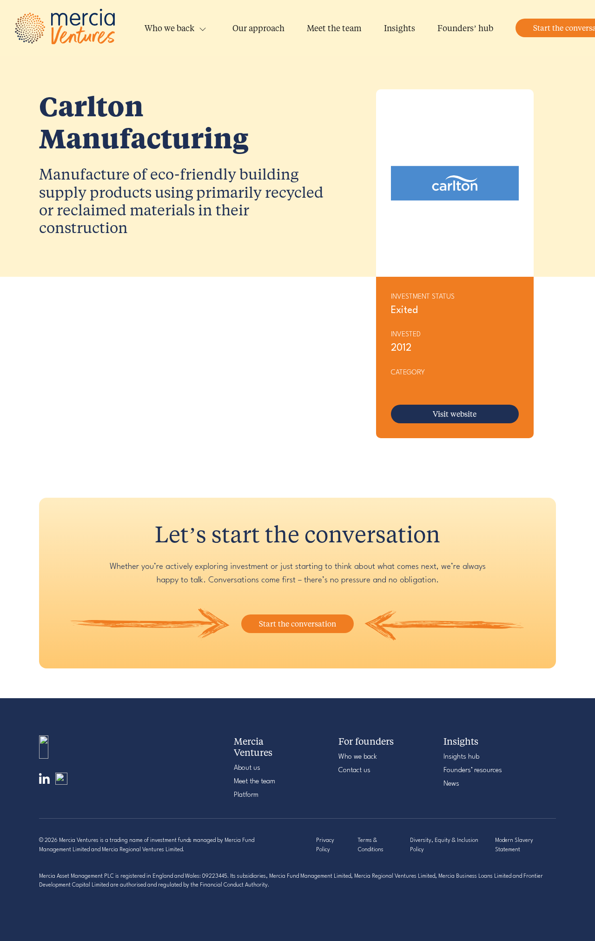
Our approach (258, 27)
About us (247, 768)
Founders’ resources (472, 770)
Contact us (354, 770)
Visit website (454, 414)
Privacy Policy (325, 845)
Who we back (169, 27)
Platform (246, 795)
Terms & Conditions (370, 845)
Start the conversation (297, 623)
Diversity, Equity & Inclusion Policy (444, 845)
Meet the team (334, 27)
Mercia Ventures (66, 28)
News (451, 784)
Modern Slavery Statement (514, 845)
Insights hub (461, 757)
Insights (399, 27)
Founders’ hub (465, 27)
